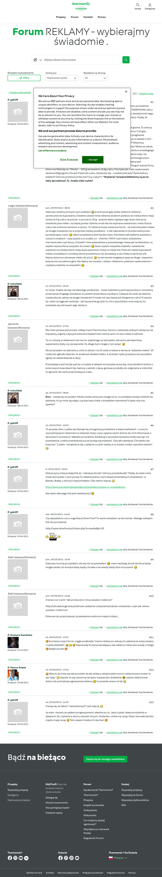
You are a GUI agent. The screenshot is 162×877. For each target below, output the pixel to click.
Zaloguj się (52, 797)
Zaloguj (94, 197)
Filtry (26, 77)
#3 (152, 286)
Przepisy (13, 784)
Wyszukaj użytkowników (135, 800)
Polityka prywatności (93, 872)
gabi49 (14, 99)
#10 (151, 596)
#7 (152, 469)
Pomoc (132, 872)
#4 (152, 326)
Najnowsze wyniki (57, 77)
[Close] (126, 91)
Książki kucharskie (94, 805)
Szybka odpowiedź (20, 92)
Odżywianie (90, 810)
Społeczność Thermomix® (98, 789)
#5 (152, 392)
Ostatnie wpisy (54, 812)
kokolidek (16, 283)
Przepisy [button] (61, 17)
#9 (152, 559)
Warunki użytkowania (68, 872)
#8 (152, 514)
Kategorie (13, 795)
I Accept (93, 159)
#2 (152, 208)
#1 (152, 102)
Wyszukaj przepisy (18, 789)
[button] (138, 6)
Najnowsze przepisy (19, 800)
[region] (82, 128)
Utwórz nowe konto (57, 802)
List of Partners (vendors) (52, 150)
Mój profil (56, 788)
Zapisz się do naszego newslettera (105, 759)
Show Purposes (69, 159)
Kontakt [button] (88, 17)
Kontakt (50, 872)
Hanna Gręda (18, 667)
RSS (124, 805)
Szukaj (125, 784)
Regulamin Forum (94, 838)
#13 (151, 702)
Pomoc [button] (102, 17)
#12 (151, 669)
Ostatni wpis (146, 93)
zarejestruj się (114, 197)
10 (86, 77)
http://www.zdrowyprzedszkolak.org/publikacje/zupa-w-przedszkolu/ (85, 487)
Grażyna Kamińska (21, 635)
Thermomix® (91, 795)
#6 (152, 425)
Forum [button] (74, 17)
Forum (87, 784)
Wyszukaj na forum (132, 795)
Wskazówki (90, 815)
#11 (151, 637)
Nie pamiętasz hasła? (57, 807)
